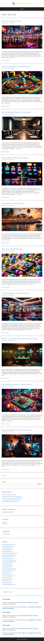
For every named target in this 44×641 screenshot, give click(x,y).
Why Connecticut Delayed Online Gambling (16, 112)
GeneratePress (24, 639)
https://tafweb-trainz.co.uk (8, 556)
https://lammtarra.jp (6, 567)
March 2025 (5, 523)
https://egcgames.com (7, 547)
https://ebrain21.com (7, 572)
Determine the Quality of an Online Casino (16, 66)
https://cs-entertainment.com (9, 568)
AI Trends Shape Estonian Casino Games (15, 293)
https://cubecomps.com (7, 558)
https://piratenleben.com (8, 565)
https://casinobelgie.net (7, 579)
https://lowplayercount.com (8, 546)
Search (4, 482)
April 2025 (4, 522)
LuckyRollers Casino (7, 592)
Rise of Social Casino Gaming (11, 21)
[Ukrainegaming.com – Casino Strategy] (22, 3)
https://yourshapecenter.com (9, 544)
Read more (12, 57)
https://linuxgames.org (7, 549)
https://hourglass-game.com (8, 570)
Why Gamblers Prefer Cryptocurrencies (15, 158)
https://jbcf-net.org (6, 574)
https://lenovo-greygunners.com (9, 560)
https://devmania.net (7, 563)
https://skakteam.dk (7, 577)
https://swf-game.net (7, 582)
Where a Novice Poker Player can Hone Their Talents (19, 339)
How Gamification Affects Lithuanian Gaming (17, 384)
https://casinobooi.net (7, 551)
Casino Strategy (6, 60)
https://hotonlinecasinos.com (9, 584)
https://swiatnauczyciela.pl (8, 575)
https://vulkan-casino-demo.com (9, 553)
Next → (5, 475)
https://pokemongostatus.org (9, 561)
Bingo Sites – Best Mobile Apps (12, 249)
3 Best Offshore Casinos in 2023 (13, 203)
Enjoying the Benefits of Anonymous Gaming (16, 430)
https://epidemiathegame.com (9, 554)
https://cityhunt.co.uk (7, 581)
